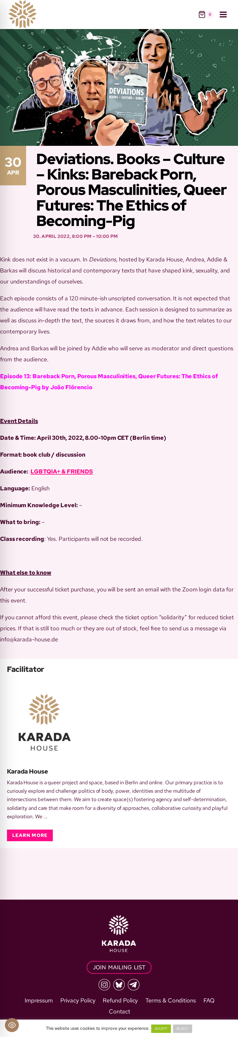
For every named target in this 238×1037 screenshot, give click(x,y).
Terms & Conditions (170, 1000)
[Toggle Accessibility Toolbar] (11, 1025)
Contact (119, 1011)
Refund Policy (120, 1000)
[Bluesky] (119, 985)
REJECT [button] (182, 1029)
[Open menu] (223, 14)
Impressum (39, 1000)
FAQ (208, 1000)
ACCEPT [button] (161, 1029)
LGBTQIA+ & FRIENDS (61, 471)
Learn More (30, 835)
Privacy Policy (77, 1000)
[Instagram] (104, 985)
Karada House (27, 771)
